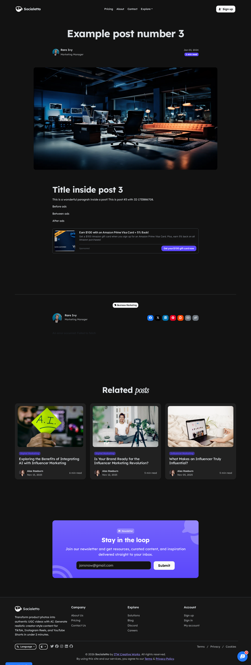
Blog (131, 620)
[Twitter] (52, 647)
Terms (201, 646)
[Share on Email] (188, 318)
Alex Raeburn (35, 471)
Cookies (231, 646)
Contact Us (78, 625)
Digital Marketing (29, 453)
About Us (77, 615)
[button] (225, 9)
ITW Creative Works (127, 654)
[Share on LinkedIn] (165, 318)
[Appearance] (43, 646)
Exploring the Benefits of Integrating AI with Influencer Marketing (49, 461)
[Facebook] (57, 647)
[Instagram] (61, 647)
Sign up (189, 615)
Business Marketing (127, 305)
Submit (164, 565)
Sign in (188, 620)
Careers (133, 630)
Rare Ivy (67, 50)
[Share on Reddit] (180, 318)
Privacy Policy (165, 658)
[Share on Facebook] (150, 318)
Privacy (215, 646)
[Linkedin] (66, 647)
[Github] (71, 647)
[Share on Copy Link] (195, 318)
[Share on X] (158, 318)
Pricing (75, 620)
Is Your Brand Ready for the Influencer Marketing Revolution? (121, 461)
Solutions (134, 615)
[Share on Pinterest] (173, 318)
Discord (133, 625)
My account (191, 625)
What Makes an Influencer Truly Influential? (195, 461)
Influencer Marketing (182, 453)
